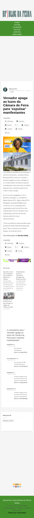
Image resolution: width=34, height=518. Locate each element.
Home (12, 92)
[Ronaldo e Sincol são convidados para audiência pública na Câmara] (9, 281)
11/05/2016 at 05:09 (11, 374)
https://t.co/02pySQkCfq (20, 352)
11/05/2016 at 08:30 (11, 346)
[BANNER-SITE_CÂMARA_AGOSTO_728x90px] (17, 260)
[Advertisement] (17, 58)
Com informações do (15, 236)
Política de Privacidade (17, 513)
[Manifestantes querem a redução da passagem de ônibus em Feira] (22, 281)
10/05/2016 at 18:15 (11, 390)
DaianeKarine (10, 388)
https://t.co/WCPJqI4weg (20, 398)
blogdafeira (10, 344)
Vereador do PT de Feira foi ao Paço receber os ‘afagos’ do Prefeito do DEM (8, 303)
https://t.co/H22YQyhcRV (21, 366)
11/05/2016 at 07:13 (11, 360)
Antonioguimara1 (11, 358)
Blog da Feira (13, 89)
